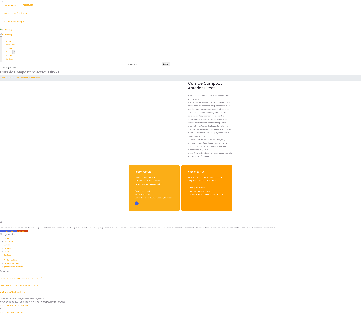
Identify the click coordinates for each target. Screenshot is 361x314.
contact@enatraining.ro (14, 21)
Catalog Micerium (9, 68)
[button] (14, 305)
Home (8, 41)
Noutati (9, 55)
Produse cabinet (10, 260)
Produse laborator (11, 263)
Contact (9, 59)
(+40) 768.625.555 (197, 188)
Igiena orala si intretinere (14, 266)
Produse (9, 52)
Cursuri (9, 48)
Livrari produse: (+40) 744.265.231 (18, 13)
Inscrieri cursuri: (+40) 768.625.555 (18, 5)
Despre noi (10, 45)
